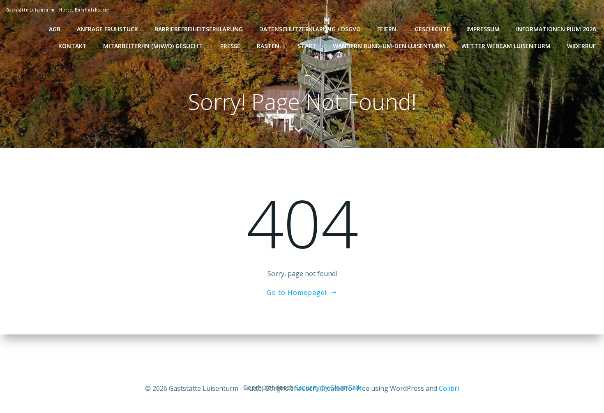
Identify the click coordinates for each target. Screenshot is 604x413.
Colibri (449, 388)
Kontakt (72, 46)
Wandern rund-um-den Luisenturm (389, 46)
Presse (230, 46)
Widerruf (581, 46)
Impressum (483, 29)
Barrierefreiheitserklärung (198, 29)
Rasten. (269, 46)
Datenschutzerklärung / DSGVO (310, 29)
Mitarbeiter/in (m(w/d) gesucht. (153, 46)
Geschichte (432, 29)
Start (306, 46)
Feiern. (387, 29)
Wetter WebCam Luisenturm (506, 46)
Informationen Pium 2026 (556, 29)
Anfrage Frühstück (107, 29)
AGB (54, 29)
